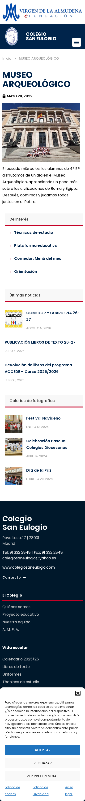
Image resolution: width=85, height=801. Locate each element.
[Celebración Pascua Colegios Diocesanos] (13, 448)
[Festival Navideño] (13, 425)
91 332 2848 (20, 552)
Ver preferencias (42, 776)
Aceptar (43, 750)
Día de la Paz (38, 470)
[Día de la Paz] (13, 477)
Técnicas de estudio (33, 232)
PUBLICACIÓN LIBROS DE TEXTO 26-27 (40, 342)
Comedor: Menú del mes (37, 258)
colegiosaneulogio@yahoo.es (29, 558)
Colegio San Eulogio (41, 36)
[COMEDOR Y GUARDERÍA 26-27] (13, 320)
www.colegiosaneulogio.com (28, 567)
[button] (78, 693)
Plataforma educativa (35, 245)
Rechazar (43, 763)
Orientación (25, 271)
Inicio (6, 58)
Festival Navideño (43, 418)
